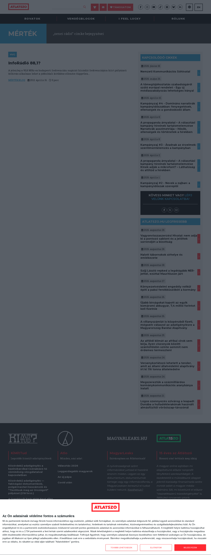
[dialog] (105, 527)
